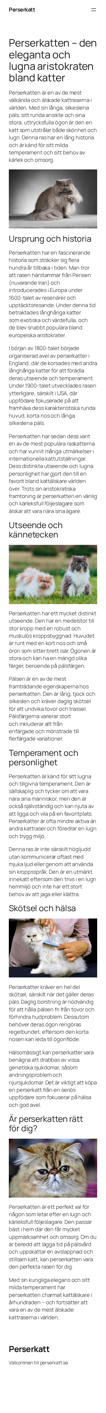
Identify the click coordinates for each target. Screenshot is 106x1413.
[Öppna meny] (93, 9)
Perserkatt (22, 9)
